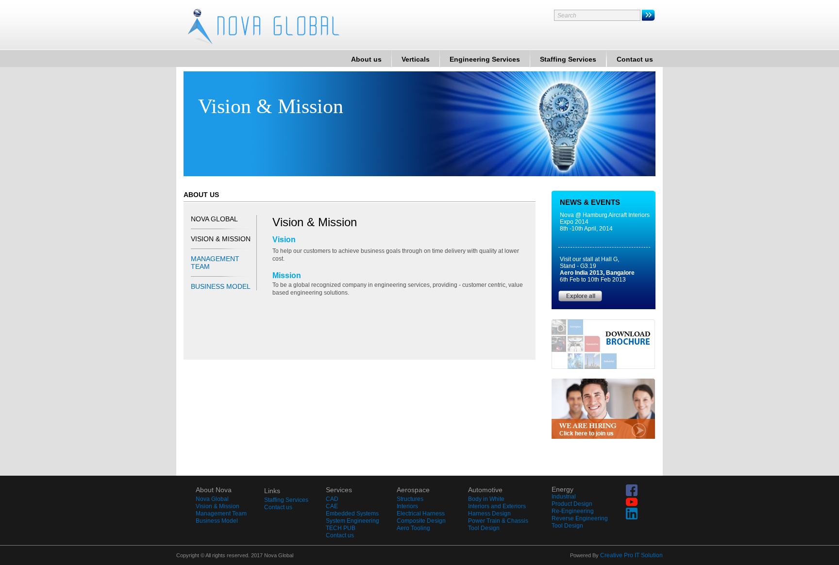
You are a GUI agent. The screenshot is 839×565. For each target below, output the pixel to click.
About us (366, 59)
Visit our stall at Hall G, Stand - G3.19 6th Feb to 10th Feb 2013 (597, 269)
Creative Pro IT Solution (631, 555)
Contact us (635, 59)
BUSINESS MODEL (221, 286)
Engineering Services (485, 59)
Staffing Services (568, 59)
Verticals (416, 59)
